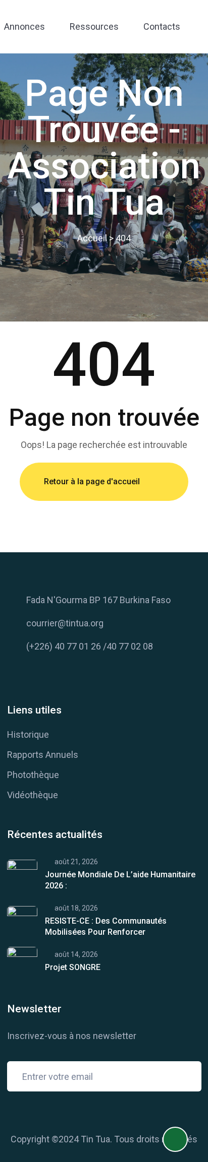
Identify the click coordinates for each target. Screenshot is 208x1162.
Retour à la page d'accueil (92, 481)
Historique (28, 734)
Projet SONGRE (72, 967)
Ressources (94, 26)
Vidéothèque (32, 795)
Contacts (161, 26)
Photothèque (33, 774)
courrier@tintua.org (64, 623)
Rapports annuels (42, 754)
